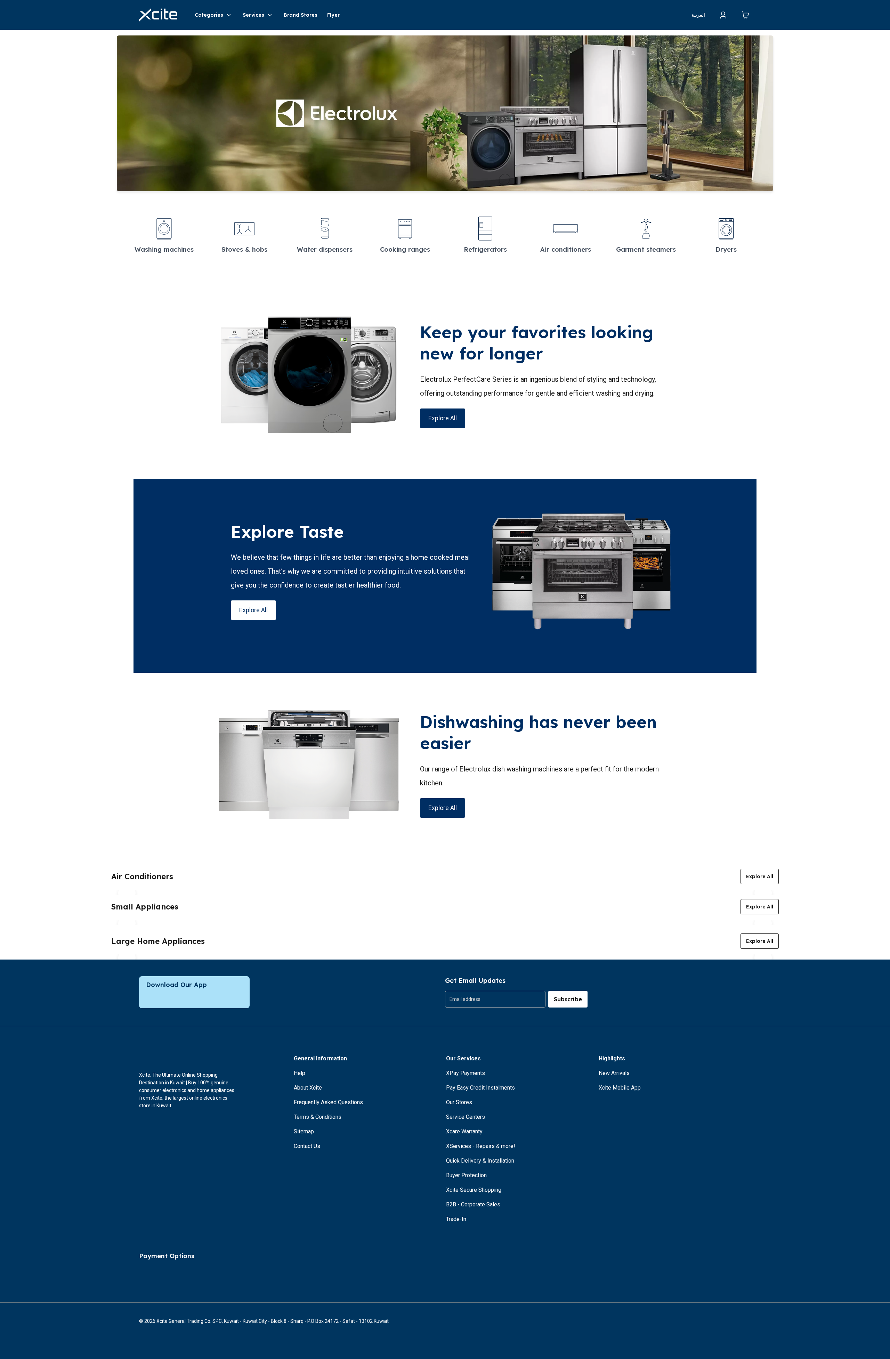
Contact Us (307, 1146)
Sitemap (304, 1131)
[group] (495, 999)
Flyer (333, 15)
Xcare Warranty (464, 1131)
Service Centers (465, 1117)
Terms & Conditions (317, 1117)
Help (299, 1073)
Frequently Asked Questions (328, 1102)
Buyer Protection (466, 1175)
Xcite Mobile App (620, 1087)
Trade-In (456, 1219)
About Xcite (308, 1087)
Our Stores (459, 1102)
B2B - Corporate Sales (473, 1204)
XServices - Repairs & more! (480, 1146)
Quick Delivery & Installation (480, 1160)
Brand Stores (300, 15)
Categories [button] (209, 15)
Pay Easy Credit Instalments (480, 1087)
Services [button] (253, 15)
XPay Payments (465, 1073)
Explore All (442, 418)
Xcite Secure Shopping (473, 1190)
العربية (698, 15)
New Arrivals (614, 1073)
